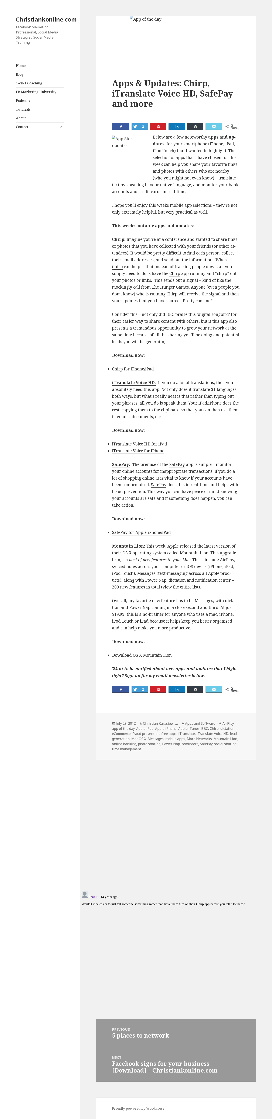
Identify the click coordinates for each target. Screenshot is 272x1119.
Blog (19, 74)
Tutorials (23, 109)
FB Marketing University (36, 92)
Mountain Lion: (128, 546)
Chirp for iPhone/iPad (133, 369)
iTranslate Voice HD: (134, 382)
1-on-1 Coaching (29, 83)
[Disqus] (176, 819)
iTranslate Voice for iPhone (138, 451)
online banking (124, 744)
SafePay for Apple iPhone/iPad (141, 532)
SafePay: (121, 464)
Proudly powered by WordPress (138, 1108)
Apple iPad (144, 728)
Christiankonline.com (46, 19)
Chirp (117, 266)
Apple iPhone (166, 728)
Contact (22, 126)
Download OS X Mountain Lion (142, 655)
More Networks (199, 738)
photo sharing (149, 744)
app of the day (123, 728)
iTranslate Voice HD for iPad (139, 444)
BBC (204, 728)
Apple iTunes (189, 728)
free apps (169, 733)
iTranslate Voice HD (212, 733)
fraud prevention (146, 733)
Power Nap (171, 744)
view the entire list (180, 587)
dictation (227, 728)
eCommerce (121, 733)
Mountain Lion (194, 553)
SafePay (177, 464)
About (21, 118)
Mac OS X (138, 738)
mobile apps (175, 738)
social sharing (225, 744)
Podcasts (23, 100)
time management (126, 749)
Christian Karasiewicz (160, 723)
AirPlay (228, 723)
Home (21, 65)
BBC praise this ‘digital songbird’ (198, 314)
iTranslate (186, 733)
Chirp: (118, 239)
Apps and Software (200, 723)
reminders (190, 744)
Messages (156, 738)
